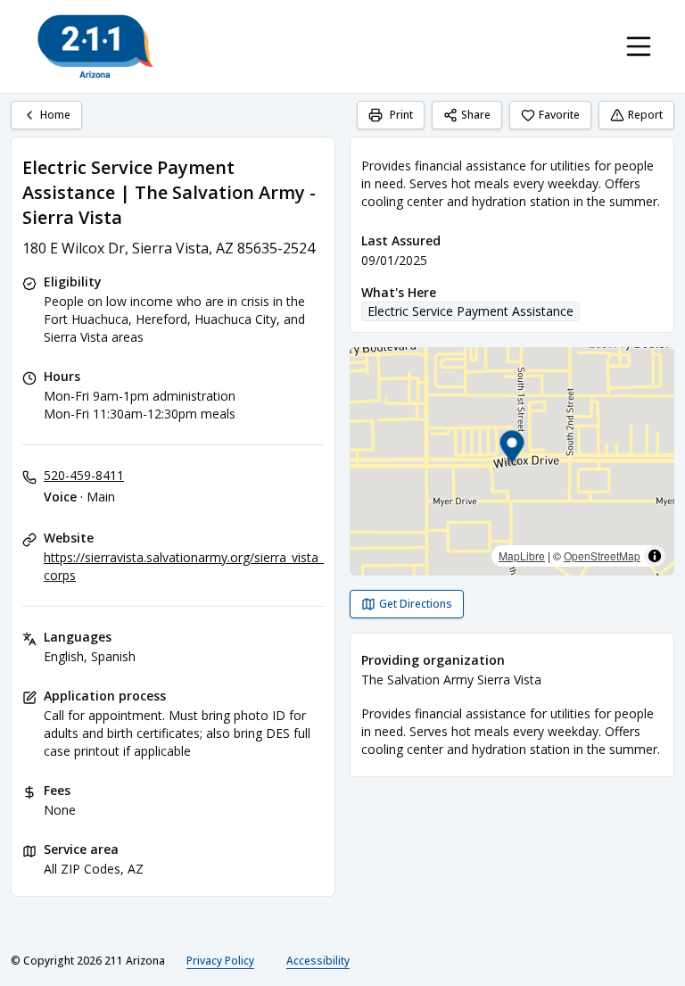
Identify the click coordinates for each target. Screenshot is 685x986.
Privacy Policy (220, 960)
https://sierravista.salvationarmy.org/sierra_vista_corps (184, 566)
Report (645, 114)
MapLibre (522, 555)
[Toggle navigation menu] (638, 46)
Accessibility (318, 960)
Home (55, 114)
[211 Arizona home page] (95, 46)
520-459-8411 (84, 475)
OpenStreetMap (602, 555)
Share (476, 114)
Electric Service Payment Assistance (470, 310)
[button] (512, 449)
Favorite (559, 114)
